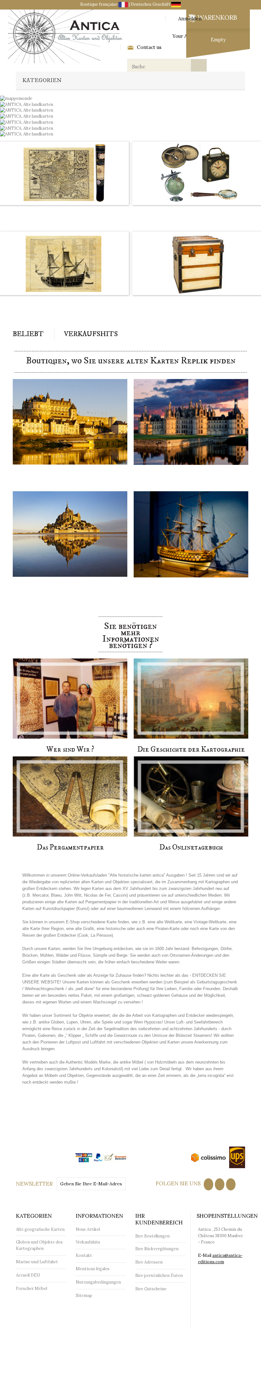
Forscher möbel (197, 303)
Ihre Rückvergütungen (157, 1248)
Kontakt (84, 1255)
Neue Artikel (88, 1229)
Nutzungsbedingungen (98, 1282)
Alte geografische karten (63, 213)
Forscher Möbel (31, 1288)
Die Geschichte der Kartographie (191, 749)
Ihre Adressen (149, 1262)
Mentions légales (92, 1268)
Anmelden (190, 19)
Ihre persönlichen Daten (159, 1275)
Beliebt (28, 334)
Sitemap (84, 1295)
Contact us (149, 47)
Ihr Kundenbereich (159, 1219)
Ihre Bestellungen (152, 1236)
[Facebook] (208, 1184)
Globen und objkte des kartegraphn (197, 213)
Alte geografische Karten (40, 1229)
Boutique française (99, 4)
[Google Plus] (231, 1184)
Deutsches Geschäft (151, 4)
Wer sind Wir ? (70, 749)
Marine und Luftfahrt (37, 1262)
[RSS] (219, 1184)
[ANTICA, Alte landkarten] (26, 116)
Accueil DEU (28, 1275)
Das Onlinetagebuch (191, 847)
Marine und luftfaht (64, 303)
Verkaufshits (91, 334)
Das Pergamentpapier (70, 847)
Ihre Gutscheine (150, 1289)
